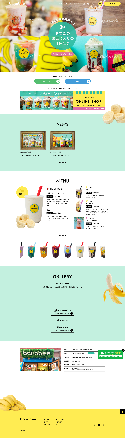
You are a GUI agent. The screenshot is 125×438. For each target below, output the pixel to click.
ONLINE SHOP (60, 419)
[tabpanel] (62, 36)
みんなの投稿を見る (62, 328)
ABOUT (77, 3)
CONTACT (58, 422)
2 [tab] (18, 69)
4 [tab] (21, 69)
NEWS (68, 3)
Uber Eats (47, 81)
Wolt (78, 81)
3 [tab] (19, 69)
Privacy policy (60, 425)
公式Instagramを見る (62, 311)
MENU (61, 3)
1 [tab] (16, 69)
